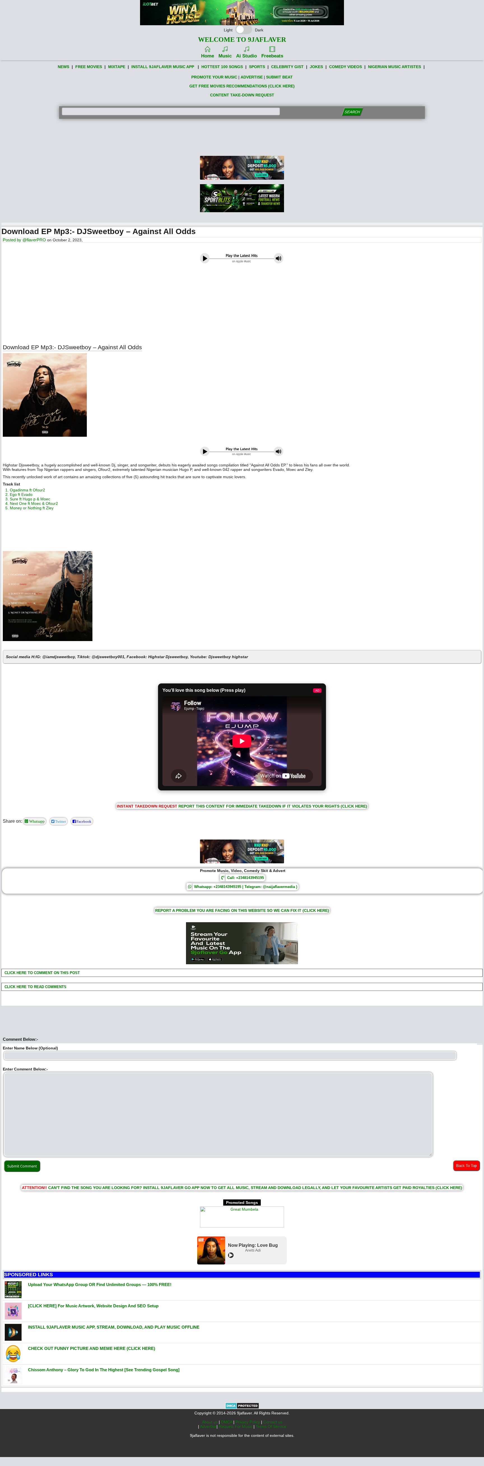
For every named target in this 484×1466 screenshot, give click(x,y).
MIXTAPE (116, 66)
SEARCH (352, 112)
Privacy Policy (248, 1422)
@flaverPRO (34, 239)
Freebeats (272, 56)
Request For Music (236, 1426)
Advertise (208, 1426)
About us (210, 1422)
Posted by (12, 239)
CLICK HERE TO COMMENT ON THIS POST (41, 973)
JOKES (316, 66)
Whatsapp (36, 821)
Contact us (272, 1422)
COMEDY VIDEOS (345, 66)
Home (207, 56)
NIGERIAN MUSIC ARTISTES (394, 66)
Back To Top (466, 1166)
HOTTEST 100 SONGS (222, 66)
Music (225, 56)
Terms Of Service (271, 1426)
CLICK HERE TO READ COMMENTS (34, 987)
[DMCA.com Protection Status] (242, 1407)
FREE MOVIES (88, 66)
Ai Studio (246, 56)
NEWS (63, 66)
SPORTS (257, 66)
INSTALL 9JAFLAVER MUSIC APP (162, 66)
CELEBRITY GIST (287, 66)
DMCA (227, 1422)
